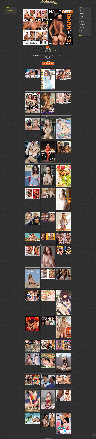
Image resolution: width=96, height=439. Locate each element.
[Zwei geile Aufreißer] (32, 424)
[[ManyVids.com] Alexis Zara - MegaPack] (48, 424)
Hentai (80, 35)
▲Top (51, 438)
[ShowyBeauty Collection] (63, 239)
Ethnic (52, 53)
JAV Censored (81, 24)
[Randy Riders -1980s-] (48, 363)
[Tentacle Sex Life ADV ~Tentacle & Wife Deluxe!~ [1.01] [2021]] (48, 302)
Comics (80, 32)
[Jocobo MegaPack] (32, 346)
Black (39, 53)
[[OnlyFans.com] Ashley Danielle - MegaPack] (32, 129)
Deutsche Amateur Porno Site (9, 10)
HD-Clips (81, 18)
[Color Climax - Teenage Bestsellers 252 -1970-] (32, 256)
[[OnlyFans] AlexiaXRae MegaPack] (48, 129)
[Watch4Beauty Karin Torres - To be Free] (63, 363)
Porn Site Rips (7, 7)
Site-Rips (81, 21)
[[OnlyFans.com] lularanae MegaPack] (48, 199)
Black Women (46, 53)
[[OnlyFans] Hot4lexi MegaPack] (32, 175)
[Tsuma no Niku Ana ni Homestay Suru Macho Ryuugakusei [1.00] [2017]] (63, 129)
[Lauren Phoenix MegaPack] (48, 152)
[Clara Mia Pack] (63, 222)
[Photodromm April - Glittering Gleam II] (63, 327)
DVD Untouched (82, 13)
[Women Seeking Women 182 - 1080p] (48, 222)
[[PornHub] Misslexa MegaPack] (32, 152)
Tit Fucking (60, 53)
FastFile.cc (51, 63)
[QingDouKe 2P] (63, 199)
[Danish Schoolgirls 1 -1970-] (63, 346)
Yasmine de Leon (54, 50)
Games (80, 30)
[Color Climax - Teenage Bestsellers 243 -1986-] (32, 199)
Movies (80, 7)
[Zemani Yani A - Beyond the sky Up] (32, 278)
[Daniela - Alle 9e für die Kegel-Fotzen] (63, 152)
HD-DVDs (81, 10)
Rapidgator (45, 63)
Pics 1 (48, 46)
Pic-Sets (81, 27)
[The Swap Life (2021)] (63, 424)
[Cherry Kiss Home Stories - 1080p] (63, 381)
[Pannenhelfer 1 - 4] (63, 256)
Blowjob (49, 53)
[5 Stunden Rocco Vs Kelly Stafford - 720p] (32, 381)
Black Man (42, 53)
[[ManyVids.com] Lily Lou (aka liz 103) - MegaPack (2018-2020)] (32, 363)
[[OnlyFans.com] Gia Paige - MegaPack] (63, 278)
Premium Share (48, 1)
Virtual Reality (81, 19)
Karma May (42, 50)
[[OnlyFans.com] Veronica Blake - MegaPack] (63, 400)
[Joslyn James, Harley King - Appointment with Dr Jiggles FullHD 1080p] (48, 381)
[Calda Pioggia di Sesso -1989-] (48, 346)
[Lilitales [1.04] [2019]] (48, 327)
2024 (50, 49)
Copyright (45, 438)
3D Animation (81, 33)
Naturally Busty (56, 53)
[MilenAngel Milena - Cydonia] (63, 175)
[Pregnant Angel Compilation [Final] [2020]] (32, 302)
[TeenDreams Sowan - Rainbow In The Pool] (32, 400)
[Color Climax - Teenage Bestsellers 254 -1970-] (48, 278)
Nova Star (49, 50)
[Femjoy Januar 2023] (48, 239)
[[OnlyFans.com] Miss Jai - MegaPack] (32, 222)
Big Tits (37, 53)
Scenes (80, 16)
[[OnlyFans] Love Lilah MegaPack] (48, 256)
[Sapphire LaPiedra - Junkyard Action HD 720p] (48, 175)
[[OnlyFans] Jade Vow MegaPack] (48, 400)
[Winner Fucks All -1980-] (32, 327)
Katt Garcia (46, 50)
